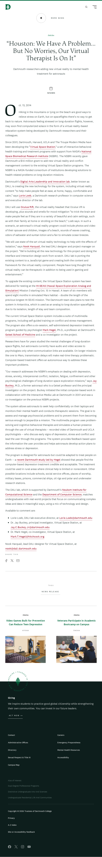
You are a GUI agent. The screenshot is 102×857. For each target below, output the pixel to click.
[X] (16, 847)
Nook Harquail (31, 246)
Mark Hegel (49, 330)
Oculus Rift (27, 207)
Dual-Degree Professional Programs (23, 786)
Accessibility (63, 757)
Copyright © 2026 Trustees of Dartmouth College (30, 811)
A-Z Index (12, 825)
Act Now (14, 715)
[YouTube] (29, 847)
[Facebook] (9, 847)
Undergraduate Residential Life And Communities (30, 797)
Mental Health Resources (68, 750)
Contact (11, 735)
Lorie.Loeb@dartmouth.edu (75, 518)
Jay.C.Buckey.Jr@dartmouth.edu (30, 527)
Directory (12, 750)
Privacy (11, 818)
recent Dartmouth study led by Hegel (38, 459)
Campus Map (14, 765)
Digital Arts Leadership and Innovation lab (45, 181)
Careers (60, 735)
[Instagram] (22, 847)
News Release (50, 592)
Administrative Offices (18, 742)
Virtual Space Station (42, 147)
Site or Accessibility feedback (21, 832)
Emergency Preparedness (68, 742)
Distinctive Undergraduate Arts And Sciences (27, 791)
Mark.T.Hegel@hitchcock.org (27, 536)
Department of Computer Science (62, 494)
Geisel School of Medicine (20, 334)
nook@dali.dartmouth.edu (21, 548)
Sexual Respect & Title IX (19, 757)
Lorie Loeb (25, 195)
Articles (51, 35)
